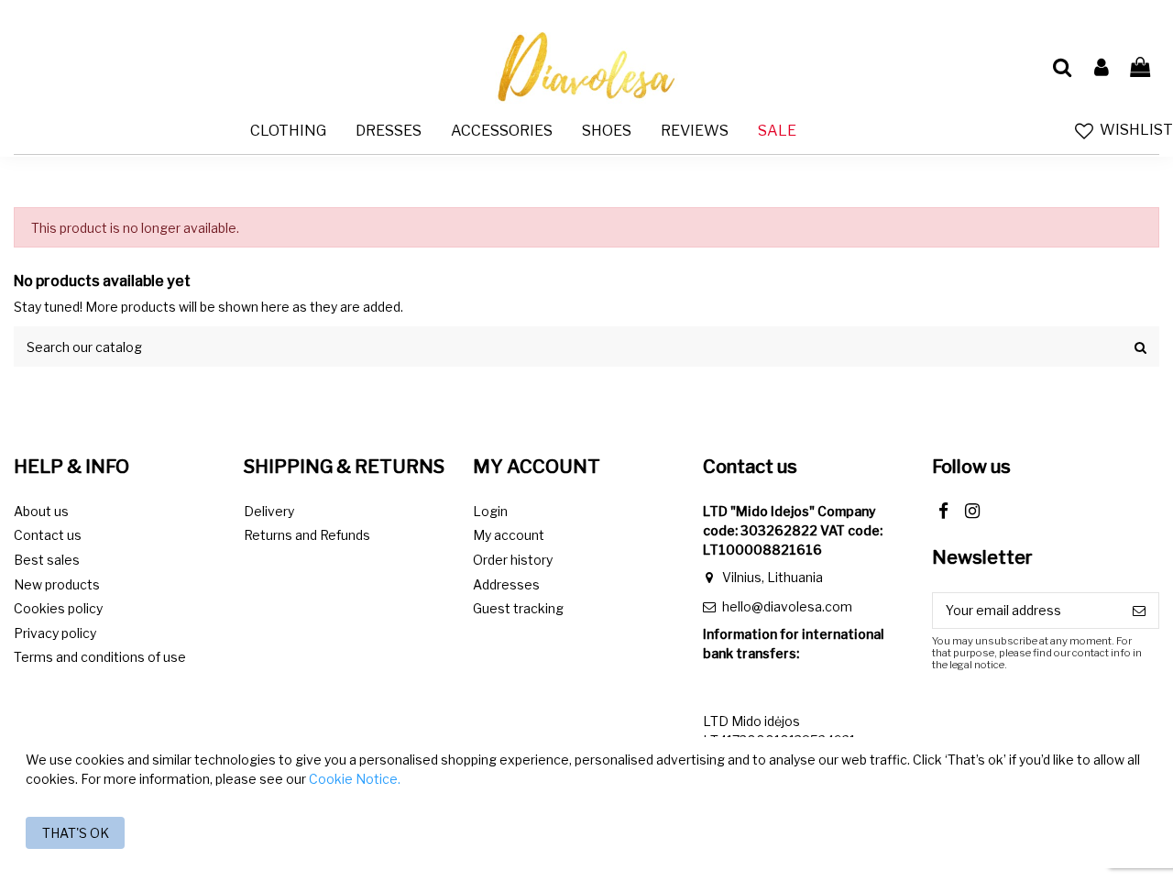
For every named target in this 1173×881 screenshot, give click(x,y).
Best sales (47, 559)
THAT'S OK (75, 833)
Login (490, 511)
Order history (513, 559)
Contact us (48, 535)
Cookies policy (58, 608)
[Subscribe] (1139, 610)
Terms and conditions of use (100, 657)
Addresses (506, 584)
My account (508, 535)
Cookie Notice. (354, 779)
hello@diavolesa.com (787, 606)
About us (41, 511)
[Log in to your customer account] (1100, 68)
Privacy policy (55, 633)
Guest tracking (518, 608)
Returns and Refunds (307, 535)
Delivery (269, 511)
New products (57, 584)
